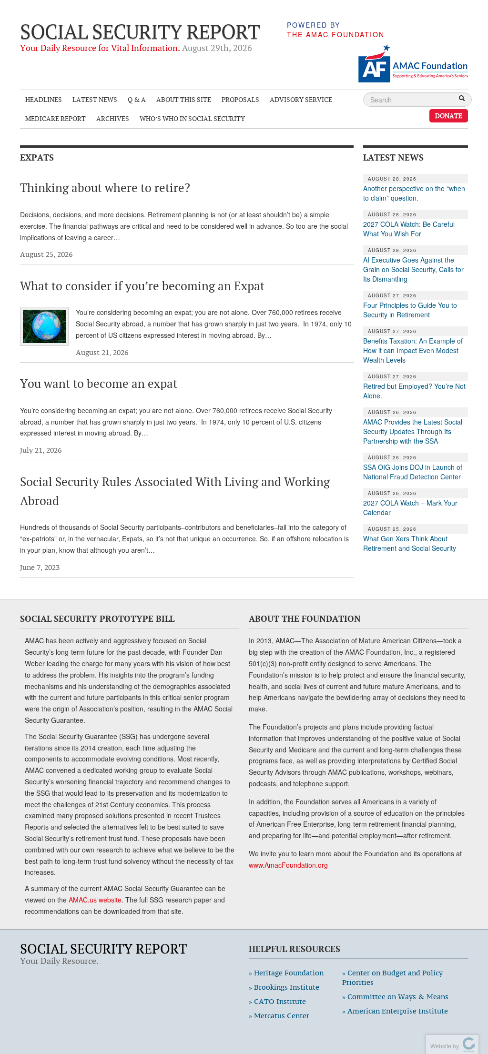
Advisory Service (301, 99)
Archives (112, 118)
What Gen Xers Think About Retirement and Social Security (409, 543)
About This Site (183, 99)
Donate (448, 115)
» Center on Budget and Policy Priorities (392, 977)
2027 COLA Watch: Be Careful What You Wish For (409, 228)
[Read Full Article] (44, 326)
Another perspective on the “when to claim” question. (414, 193)
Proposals (240, 99)
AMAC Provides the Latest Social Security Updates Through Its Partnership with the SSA (412, 431)
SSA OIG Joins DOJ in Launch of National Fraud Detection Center (412, 471)
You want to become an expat (98, 383)
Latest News (94, 99)
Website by (443, 1046)
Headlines (43, 99)
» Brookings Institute (284, 987)
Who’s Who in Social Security (192, 118)
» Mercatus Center (279, 1015)
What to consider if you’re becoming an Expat (142, 286)
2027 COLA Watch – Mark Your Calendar (410, 507)
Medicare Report (55, 118)
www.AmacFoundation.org (288, 865)
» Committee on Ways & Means (395, 996)
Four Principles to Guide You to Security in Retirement (410, 309)
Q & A (137, 99)
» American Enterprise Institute (395, 1010)
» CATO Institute (277, 1001)
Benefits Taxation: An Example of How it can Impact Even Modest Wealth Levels (413, 350)
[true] (462, 99)
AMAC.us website (95, 899)
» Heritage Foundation (286, 972)
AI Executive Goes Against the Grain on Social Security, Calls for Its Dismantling (413, 269)
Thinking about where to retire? (105, 187)
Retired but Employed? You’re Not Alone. (414, 390)
